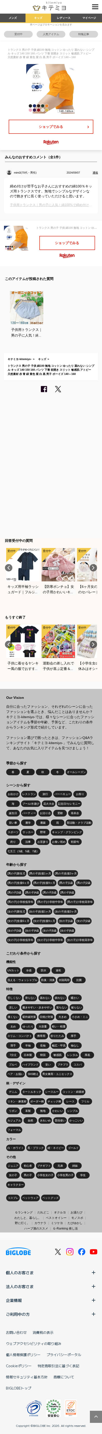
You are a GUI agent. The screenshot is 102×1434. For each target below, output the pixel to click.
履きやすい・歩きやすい (37, 1007)
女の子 (13, 1175)
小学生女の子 (45, 1175)
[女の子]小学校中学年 (50, 939)
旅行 (45, 794)
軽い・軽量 (59, 1026)
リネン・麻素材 (16, 1101)
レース (70, 1101)
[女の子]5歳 (49, 930)
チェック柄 (54, 1101)
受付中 (18, 34)
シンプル (72, 1110)
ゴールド (73, 1147)
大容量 (43, 1026)
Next (93, 567)
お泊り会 (45, 813)
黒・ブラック (35, 1147)
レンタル (72, 1054)
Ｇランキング (24, 1212)
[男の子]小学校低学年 (20, 901)
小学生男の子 (65, 1175)
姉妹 (75, 1165)
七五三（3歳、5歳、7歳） (23, 851)
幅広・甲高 (59, 1045)
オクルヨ (60, 1212)
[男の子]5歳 (49, 892)
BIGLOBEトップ (18, 1388)
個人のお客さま (20, 1272)
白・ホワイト (15, 1147)
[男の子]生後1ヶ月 (40, 873)
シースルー (52, 1091)
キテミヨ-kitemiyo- (20, 359)
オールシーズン (76, 772)
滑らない (30, 997)
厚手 (73, 1035)
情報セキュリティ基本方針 (27, 1376)
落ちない (61, 1007)
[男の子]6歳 (67, 892)
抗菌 (79, 980)
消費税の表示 (43, 1332)
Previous (8, 567)
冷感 (28, 970)
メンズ (13, 17)
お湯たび (76, 1212)
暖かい (75, 997)
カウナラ (40, 1223)
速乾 (58, 970)
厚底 (87, 1054)
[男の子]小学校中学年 (50, 901)
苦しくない (14, 997)
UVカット (13, 970)
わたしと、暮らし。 (27, 1218)
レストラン (29, 794)
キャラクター (15, 1184)
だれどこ (43, 1212)
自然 (30, 1120)
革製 (28, 1110)
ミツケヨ (57, 1223)
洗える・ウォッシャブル (22, 980)
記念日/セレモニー (69, 803)
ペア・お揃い (15, 1073)
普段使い (60, 1120)
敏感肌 (57, 1054)
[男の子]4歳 (32, 892)
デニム (13, 1091)
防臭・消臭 (48, 980)
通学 (28, 822)
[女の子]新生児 (16, 911)
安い (48, 1064)
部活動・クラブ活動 (79, 822)
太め (13, 1026)
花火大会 (48, 803)
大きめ (62, 1016)
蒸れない (45, 997)
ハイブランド (30, 1064)
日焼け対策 (46, 1016)
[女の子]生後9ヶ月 (44, 920)
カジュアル (14, 1120)
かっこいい (76, 1120)
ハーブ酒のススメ (36, 1228)
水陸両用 (64, 980)
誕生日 (13, 813)
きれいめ (45, 1120)
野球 (43, 832)
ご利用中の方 (18, 1314)
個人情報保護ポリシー (23, 1354)
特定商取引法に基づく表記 (58, 1365)
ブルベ (13, 1064)
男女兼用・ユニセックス (57, 1073)
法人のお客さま (20, 1286)
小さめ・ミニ (80, 1016)
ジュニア (13, 1165)
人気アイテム (51, 34)
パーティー (29, 813)
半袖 (28, 1045)
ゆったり (28, 1026)
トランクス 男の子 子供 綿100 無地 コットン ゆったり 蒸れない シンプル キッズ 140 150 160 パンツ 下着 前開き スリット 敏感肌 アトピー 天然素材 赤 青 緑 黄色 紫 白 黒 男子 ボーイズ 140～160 (51, 369)
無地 (43, 1110)
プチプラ (62, 1064)
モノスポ (77, 1218)
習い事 (13, 822)
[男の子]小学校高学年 (80, 901)
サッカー (28, 832)
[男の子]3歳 (14, 892)
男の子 (28, 1175)
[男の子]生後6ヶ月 (18, 882)
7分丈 (13, 1054)
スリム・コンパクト (19, 1035)
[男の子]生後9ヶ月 (44, 882)
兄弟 (60, 1165)
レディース (64, 17)
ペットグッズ (50, 1197)
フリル (85, 1101)
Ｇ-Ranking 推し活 (65, 1228)
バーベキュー (62, 794)
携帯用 (41, 1035)
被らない (76, 1007)
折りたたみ (57, 1035)
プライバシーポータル (64, 1354)
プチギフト (44, 1165)
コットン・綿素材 (73, 1091)
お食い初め (59, 841)
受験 (60, 813)
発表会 (75, 813)
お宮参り (42, 841)
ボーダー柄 (37, 1101)
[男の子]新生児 (16, 873)
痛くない (13, 1016)
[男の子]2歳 (83, 882)
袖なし (75, 1045)
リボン (13, 1110)
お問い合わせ (16, 1332)
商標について (63, 1376)
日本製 (28, 1054)
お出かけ (13, 794)
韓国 (43, 1054)
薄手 (13, 1045)
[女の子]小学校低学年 (20, 939)
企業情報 (14, 1300)
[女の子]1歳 (66, 920)
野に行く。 (22, 1223)
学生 (83, 1175)
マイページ (89, 17)
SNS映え (33, 1073)
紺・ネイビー (56, 1147)
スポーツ (13, 832)
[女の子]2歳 (83, 920)
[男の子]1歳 (66, 882)
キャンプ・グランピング (67, 832)
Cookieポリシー (19, 1365)
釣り (13, 841)
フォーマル (14, 1129)
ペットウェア (30, 1197)
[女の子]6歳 (67, 930)
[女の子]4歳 (32, 930)
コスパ (78, 1064)
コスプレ (13, 1197)
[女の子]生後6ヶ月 (18, 920)
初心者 (28, 1165)
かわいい (57, 1110)
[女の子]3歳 (14, 930)
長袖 (43, 1045)
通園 (43, 822)
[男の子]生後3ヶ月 (66, 873)
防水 (43, 970)
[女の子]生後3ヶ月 (66, 911)
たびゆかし (75, 1223)
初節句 (75, 841)
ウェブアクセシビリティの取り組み (33, 1343)
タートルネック (31, 1091)
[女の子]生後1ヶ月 (40, 911)
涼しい (13, 1007)
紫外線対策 (29, 1016)
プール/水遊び (30, 803)
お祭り (80, 794)
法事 (28, 841)
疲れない (60, 997)
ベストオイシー (56, 1218)
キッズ (38, 17)
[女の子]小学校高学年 (80, 939)
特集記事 (83, 34)
